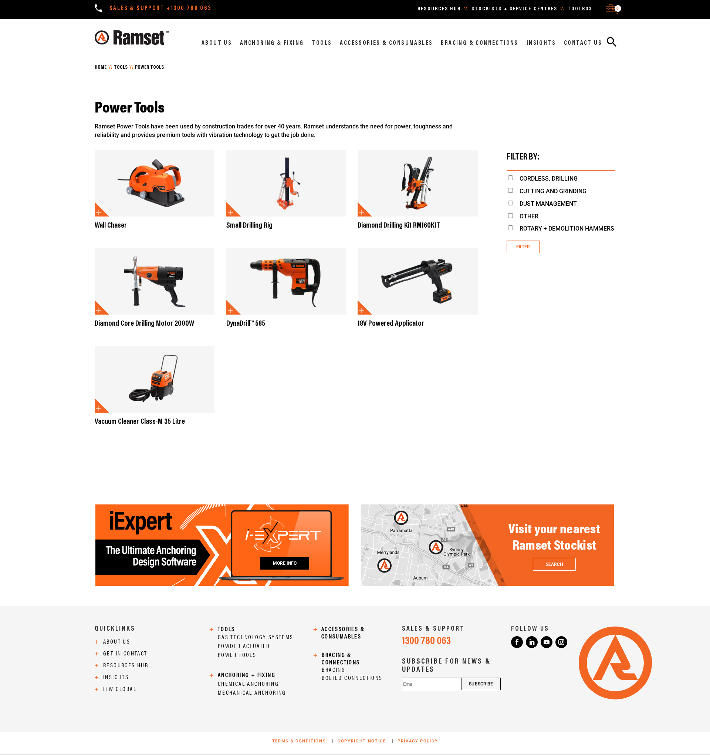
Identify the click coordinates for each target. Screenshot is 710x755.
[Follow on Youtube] (546, 642)
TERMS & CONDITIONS (300, 741)
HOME (100, 67)
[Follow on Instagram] (561, 642)
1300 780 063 (426, 641)
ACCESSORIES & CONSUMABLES (386, 43)
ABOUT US (217, 43)
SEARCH (554, 564)
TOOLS (322, 43)
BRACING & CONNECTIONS (479, 43)
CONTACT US (583, 43)
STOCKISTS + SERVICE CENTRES (514, 9)
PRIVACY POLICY (418, 741)
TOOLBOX (580, 9)
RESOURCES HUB (439, 9)
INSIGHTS (541, 43)
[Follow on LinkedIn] (532, 642)
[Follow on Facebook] (517, 642)
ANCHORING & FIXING (272, 43)
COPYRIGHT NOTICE (363, 741)
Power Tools (149, 67)
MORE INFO (285, 563)
